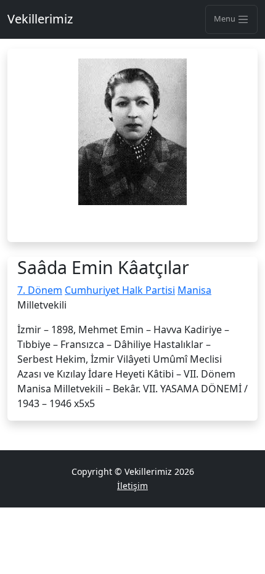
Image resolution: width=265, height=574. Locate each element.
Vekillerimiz (40, 18)
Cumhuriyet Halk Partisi (120, 290)
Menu (225, 18)
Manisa (194, 290)
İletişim (132, 485)
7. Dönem (39, 290)
